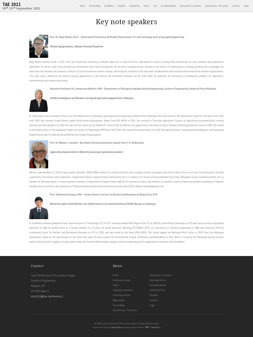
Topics (82, 5)
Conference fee (157, 290)
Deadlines (109, 5)
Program (121, 5)
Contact (236, 5)
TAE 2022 (12, 4)
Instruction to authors (190, 5)
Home (116, 275)
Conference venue (121, 295)
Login (246, 5)
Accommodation (168, 5)
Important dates (158, 280)
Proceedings (95, 5)
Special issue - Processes (216, 5)
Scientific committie (123, 290)
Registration (119, 300)
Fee (155, 5)
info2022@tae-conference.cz (47, 296)
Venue (147, 5)
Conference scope (121, 280)
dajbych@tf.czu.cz (118, 327)
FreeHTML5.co (155, 327)
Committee (134, 5)
